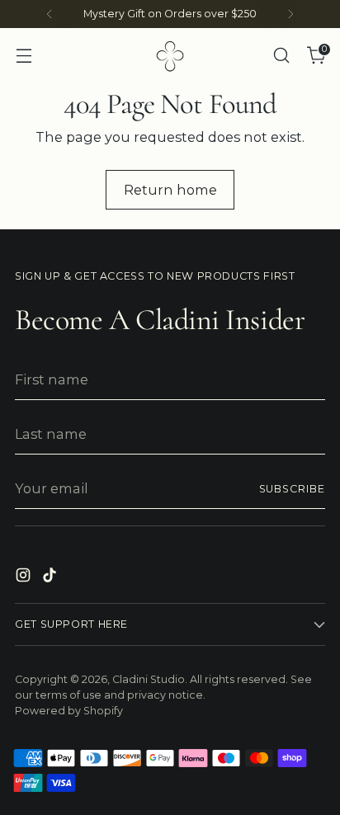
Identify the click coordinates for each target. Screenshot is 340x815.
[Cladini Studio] (170, 55)
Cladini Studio (148, 679)
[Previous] (49, 14)
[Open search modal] (281, 56)
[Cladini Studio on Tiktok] (51, 577)
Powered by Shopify (69, 710)
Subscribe (292, 489)
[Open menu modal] (23, 56)
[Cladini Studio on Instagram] (25, 577)
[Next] (290, 14)
